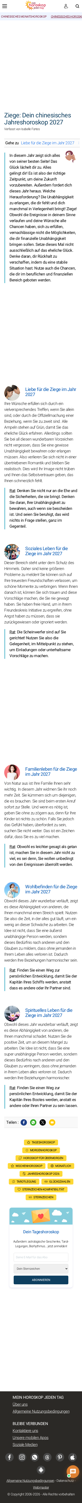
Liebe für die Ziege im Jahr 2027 (47, 143)
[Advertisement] (41, 63)
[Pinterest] (59, 1457)
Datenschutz (65, 1480)
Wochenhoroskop (29, 1166)
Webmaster (41, 1487)
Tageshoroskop (43, 1142)
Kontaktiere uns (25, 1431)
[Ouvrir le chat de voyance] (73, 1472)
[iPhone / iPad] (72, 1457)
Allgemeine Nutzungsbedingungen (41, 1411)
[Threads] (47, 1457)
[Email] (52, 1122)
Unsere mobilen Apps (31, 1438)
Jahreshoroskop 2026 (43, 1174)
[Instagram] (22, 1457)
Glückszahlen (59, 1181)
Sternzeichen (43, 1197)
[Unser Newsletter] (66, 6)
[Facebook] (23, 1122)
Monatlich (63, 1166)
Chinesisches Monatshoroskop (24, 16)
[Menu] (4, 6)
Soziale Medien (25, 1445)
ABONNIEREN (41, 1280)
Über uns (20, 1404)
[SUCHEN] (77, 6)
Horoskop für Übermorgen (43, 1158)
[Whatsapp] (33, 1122)
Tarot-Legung (26, 1181)
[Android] (41, 1469)
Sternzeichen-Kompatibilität (43, 1189)
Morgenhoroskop (43, 1150)
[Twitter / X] (42, 1122)
